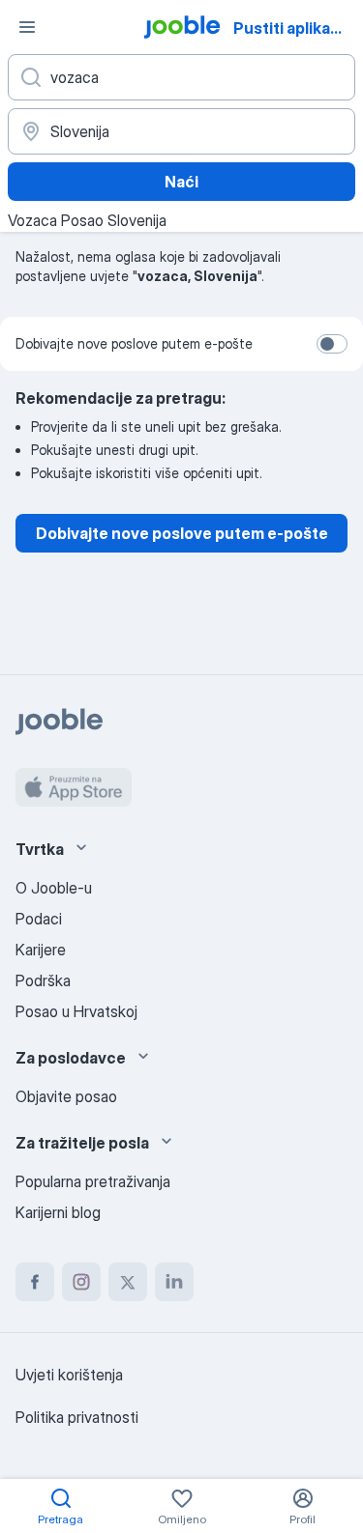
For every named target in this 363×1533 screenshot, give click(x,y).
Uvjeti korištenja (69, 1374)
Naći (181, 181)
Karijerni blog (58, 1212)
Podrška (43, 980)
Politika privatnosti (76, 1417)
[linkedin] (174, 1282)
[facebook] (34, 1282)
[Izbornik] (27, 27)
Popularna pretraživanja (92, 1181)
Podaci (38, 918)
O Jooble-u (53, 887)
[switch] (332, 344)
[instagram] (81, 1282)
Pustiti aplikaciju (295, 28)
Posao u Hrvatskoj (76, 1011)
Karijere (40, 949)
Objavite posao (66, 1096)
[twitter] (127, 1282)
